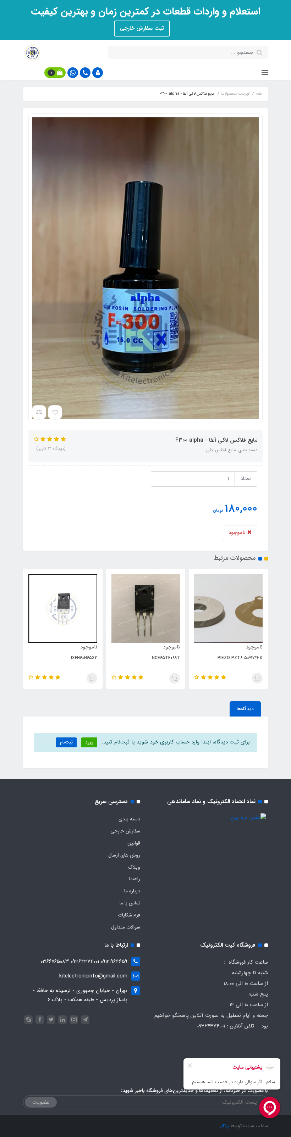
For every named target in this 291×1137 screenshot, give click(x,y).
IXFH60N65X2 (144, 657)
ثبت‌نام (66, 742)
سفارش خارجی (125, 831)
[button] (97, 72)
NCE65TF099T (226, 657)
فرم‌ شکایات (129, 915)
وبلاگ (134, 867)
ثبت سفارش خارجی (142, 28)
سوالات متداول (125, 927)
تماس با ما (130, 903)
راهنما (134, 879)
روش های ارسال (124, 855)
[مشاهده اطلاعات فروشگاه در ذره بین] (248, 817)
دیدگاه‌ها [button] (245, 709)
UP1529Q (66, 657)
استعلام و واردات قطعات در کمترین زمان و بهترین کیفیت (145, 11)
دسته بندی (129, 819)
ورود (89, 742)
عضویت (40, 1102)
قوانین (133, 843)
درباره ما (132, 891)
